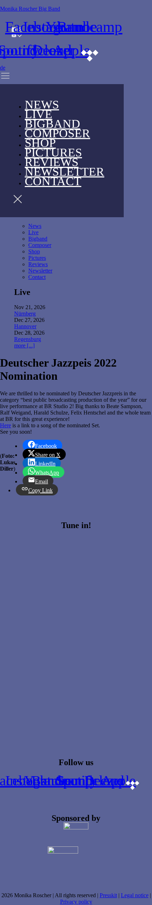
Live (33, 232)
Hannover (25, 326)
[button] (15, 77)
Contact (53, 181)
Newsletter (40, 271)
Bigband (37, 239)
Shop (34, 251)
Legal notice (134, 895)
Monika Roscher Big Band (30, 9)
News (34, 226)
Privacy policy (76, 902)
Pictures (37, 258)
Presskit (108, 895)
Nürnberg (25, 314)
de (2, 68)
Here (5, 425)
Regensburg (27, 339)
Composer (57, 133)
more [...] (24, 345)
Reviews (38, 264)
